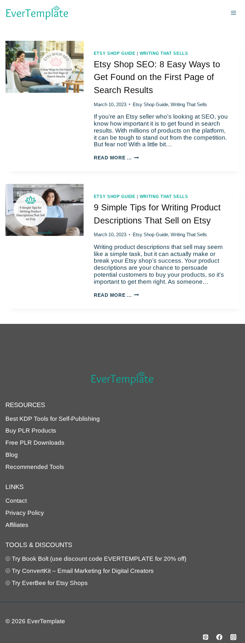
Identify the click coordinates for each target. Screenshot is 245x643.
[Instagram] (233, 637)
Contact (16, 500)
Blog (11, 454)
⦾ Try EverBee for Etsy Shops (46, 583)
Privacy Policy (24, 512)
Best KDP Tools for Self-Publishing (52, 418)
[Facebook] (219, 637)
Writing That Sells (164, 53)
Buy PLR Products (30, 430)
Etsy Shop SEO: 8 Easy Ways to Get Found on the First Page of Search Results (157, 77)
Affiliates (16, 525)
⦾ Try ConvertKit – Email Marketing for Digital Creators (79, 570)
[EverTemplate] (37, 13)
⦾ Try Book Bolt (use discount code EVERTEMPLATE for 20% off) (95, 558)
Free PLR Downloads (34, 442)
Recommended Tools (34, 467)
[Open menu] (234, 13)
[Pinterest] (205, 637)
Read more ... (116, 157)
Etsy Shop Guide (115, 53)
